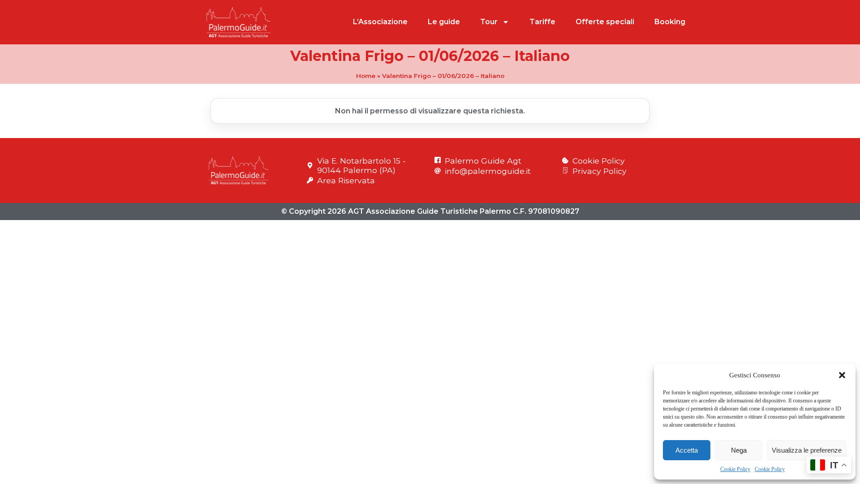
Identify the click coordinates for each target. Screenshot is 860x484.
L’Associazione (380, 21)
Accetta (686, 450)
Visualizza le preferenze (807, 450)
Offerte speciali (605, 21)
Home (365, 75)
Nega (739, 450)
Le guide (444, 21)
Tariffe (542, 21)
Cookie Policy (735, 469)
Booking (669, 21)
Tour (489, 21)
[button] (842, 375)
